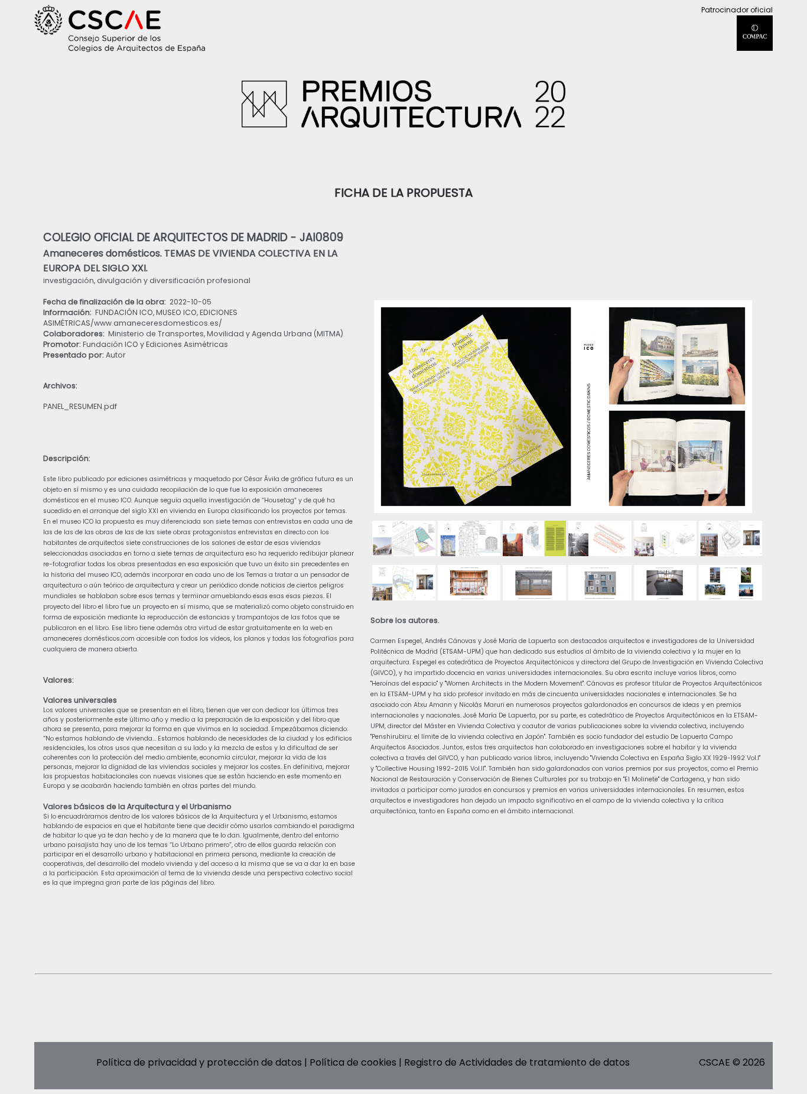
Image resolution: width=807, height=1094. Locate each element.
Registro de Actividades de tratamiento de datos (517, 1062)
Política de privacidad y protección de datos (199, 1062)
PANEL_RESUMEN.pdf (80, 406)
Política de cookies (353, 1062)
